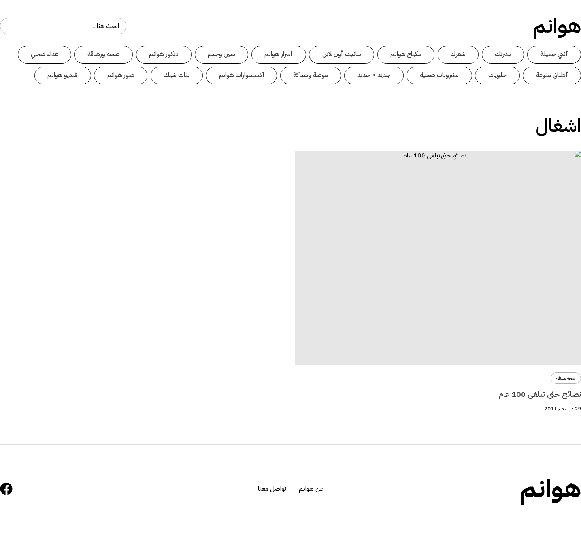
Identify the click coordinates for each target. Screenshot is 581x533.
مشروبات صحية (439, 75)
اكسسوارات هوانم (241, 75)
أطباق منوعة (552, 75)
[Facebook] (6, 489)
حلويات (497, 75)
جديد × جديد (373, 75)
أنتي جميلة (554, 54)
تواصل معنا (272, 489)
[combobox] (63, 26)
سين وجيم (221, 54)
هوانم (557, 26)
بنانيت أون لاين (341, 54)
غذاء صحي (44, 54)
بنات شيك (177, 75)
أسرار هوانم (278, 54)
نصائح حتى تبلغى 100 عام (540, 394)
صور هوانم (120, 75)
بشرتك (503, 54)
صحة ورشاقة (103, 54)
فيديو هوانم (62, 75)
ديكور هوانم (164, 54)
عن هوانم (311, 489)
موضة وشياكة (310, 75)
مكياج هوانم (405, 54)
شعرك (458, 54)
